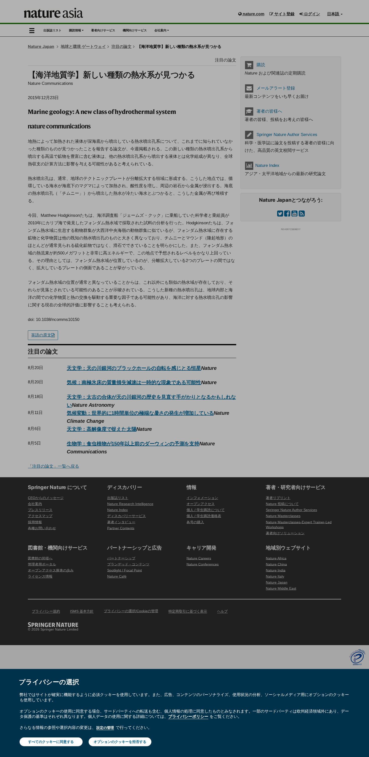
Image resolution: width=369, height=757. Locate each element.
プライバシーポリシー (188, 716)
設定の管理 (105, 728)
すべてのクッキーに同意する (51, 742)
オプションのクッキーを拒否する (120, 742)
